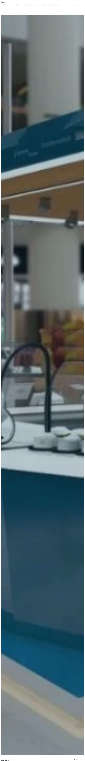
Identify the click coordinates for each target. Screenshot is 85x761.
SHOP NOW (22, 732)
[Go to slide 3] (48, 759)
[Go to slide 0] (37, 759)
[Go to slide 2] (44, 759)
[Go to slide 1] (40, 759)
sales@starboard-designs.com (9, 759)
